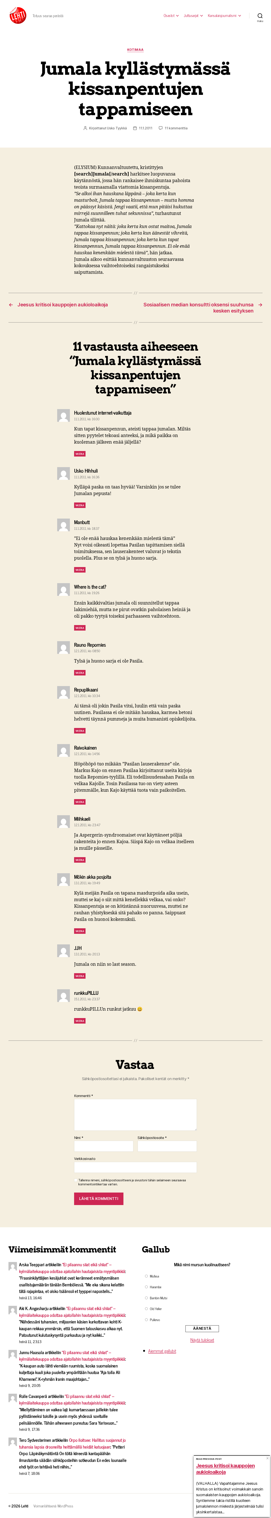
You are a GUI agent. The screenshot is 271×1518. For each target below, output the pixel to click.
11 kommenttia (176, 128)
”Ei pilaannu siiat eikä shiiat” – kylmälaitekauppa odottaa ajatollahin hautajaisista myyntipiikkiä (72, 1268)
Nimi (78, 1138)
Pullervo (155, 1319)
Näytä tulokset (202, 1339)
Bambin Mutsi (158, 1298)
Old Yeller (156, 1308)
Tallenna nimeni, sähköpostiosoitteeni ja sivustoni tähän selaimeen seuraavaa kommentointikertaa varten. (132, 1182)
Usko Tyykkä (117, 128)
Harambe (155, 1287)
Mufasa (154, 1276)
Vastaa (80, 454)
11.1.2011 (145, 128)
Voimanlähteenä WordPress (53, 1506)
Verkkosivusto (84, 1159)
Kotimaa (135, 50)
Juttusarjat (191, 15)
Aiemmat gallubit (162, 1350)
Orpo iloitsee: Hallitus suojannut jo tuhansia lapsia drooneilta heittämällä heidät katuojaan (72, 1443)
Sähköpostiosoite (152, 1138)
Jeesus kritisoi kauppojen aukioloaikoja (225, 1469)
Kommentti (83, 1096)
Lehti (24, 1506)
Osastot (169, 15)
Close (267, 1458)
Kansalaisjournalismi (222, 15)
